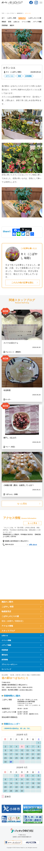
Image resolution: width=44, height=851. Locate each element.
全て (3, 18)
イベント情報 (26, 22)
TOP (3, 13)
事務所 (4, 22)
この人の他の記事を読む (22, 282)
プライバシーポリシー (9, 664)
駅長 (9, 22)
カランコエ (10, 76)
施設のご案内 (7, 602)
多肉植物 (28, 76)
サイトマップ (6, 669)
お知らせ (16, 22)
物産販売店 (20, 13)
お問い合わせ (33, 544)
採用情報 (5, 659)
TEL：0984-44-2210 (9, 687)
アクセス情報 (7, 626)
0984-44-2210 (9, 544)
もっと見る (22, 504)
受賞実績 (5, 25)
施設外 (12, 25)
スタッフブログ (10, 13)
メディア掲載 (37, 22)
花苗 (19, 76)
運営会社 (5, 655)
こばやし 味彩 (11, 18)
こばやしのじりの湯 (34, 18)
